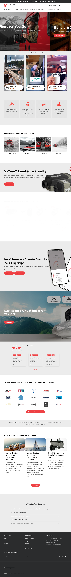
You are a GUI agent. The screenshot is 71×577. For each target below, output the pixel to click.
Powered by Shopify (20, 573)
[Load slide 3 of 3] (36, 52)
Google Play (19, 273)
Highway (58, 153)
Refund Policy (28, 548)
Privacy (27, 543)
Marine (27, 153)
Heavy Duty (11, 153)
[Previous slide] (28, 52)
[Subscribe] (27, 556)
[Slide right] (38, 233)
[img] (36, 348)
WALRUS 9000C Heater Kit (56, 220)
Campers (42, 153)
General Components (12, 573)
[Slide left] (32, 233)
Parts (5, 541)
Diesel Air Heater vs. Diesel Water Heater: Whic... (56, 455)
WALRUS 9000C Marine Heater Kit (41, 221)
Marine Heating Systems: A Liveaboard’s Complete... (33, 456)
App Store (9, 273)
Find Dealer (9, 184)
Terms (26, 545)
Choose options (41, 229)
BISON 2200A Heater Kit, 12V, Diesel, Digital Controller (11, 221)
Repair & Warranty (29, 538)
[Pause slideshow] (42, 52)
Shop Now (9, 36)
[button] (11, 9)
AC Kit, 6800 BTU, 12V (26, 220)
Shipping (27, 541)
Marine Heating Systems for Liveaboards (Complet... (12, 456)
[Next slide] (39, 52)
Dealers (6, 543)
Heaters (6, 538)
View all (35, 485)
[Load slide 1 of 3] (32, 52)
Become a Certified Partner (35, 411)
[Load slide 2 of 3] (34, 52)
